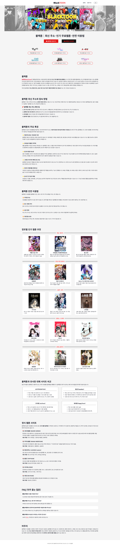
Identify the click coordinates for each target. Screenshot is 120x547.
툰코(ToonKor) (79, 389)
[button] (96, 3)
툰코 (27, 517)
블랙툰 (84, 2)
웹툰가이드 (89, 2)
